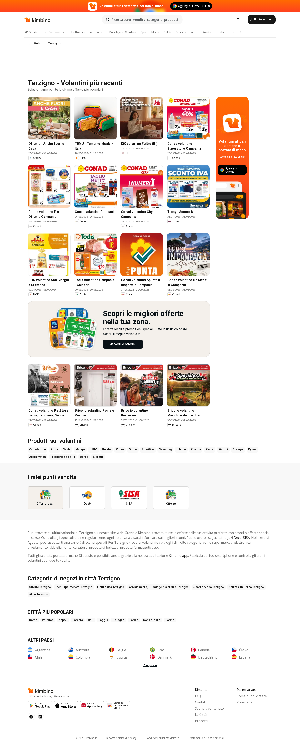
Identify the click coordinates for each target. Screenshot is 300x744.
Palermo (48, 620)
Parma (169, 620)
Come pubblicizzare (252, 696)
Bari (90, 620)
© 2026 (86, 738)
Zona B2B (244, 702)
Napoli (63, 620)
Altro (194, 32)
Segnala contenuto (209, 708)
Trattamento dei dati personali (206, 738)
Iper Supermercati (54, 32)
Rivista (206, 32)
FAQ (198, 696)
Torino (133, 620)
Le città (236, 32)
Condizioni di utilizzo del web (162, 738)
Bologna (118, 620)
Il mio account (263, 19)
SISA (246, 537)
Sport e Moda (150, 32)
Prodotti (221, 32)
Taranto (77, 620)
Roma (33, 620)
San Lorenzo (151, 620)
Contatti (201, 702)
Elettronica (78, 32)
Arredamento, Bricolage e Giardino (113, 32)
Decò (237, 537)
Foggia (103, 620)
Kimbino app (178, 555)
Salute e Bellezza (175, 32)
